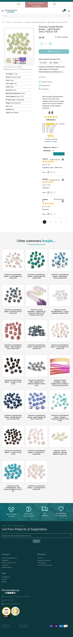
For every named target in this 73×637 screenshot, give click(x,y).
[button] (2, 11)
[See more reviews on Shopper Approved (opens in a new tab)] (54, 172)
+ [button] (50, 43)
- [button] (41, 43)
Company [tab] (6, 554)
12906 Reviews (52, 120)
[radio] (53, 124)
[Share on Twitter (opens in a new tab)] (51, 172)
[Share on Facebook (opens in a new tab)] (48, 172)
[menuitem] (18, 558)
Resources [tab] (42, 554)
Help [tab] (3, 573)
